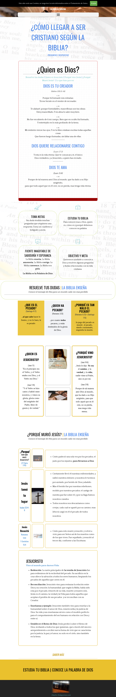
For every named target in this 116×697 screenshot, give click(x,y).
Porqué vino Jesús (72, 77)
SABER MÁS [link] (58, 655)
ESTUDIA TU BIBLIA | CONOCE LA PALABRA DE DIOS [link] (58, 670)
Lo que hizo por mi (65, 80)
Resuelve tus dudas (35, 77)
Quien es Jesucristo (54, 77)
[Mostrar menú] (58, 14)
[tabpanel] (58, 9)
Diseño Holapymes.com (61, 695)
